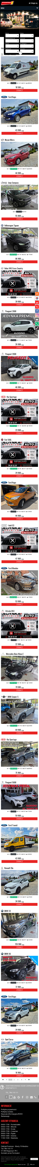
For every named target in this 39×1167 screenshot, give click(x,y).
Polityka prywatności (8, 1109)
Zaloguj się (33, 3)
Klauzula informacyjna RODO (12, 1114)
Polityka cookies (7, 1112)
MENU (2, 8)
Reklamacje (5, 1116)
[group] (19, 21)
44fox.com (32, 1164)
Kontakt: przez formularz (10, 1153)
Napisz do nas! (15, 1164)
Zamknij (34, 1159)
